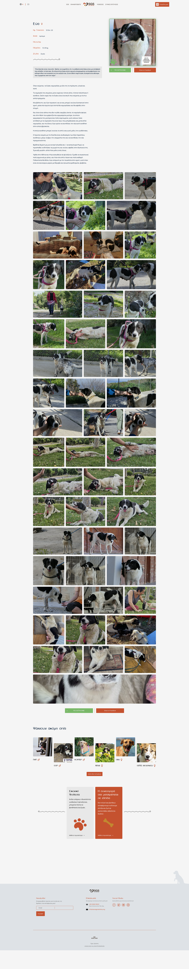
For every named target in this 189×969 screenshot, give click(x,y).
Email (40, 908)
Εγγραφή (40, 914)
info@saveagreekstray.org (97, 909)
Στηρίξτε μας (163, 4)
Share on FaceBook (145, 70)
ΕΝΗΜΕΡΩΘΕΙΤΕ (76, 4)
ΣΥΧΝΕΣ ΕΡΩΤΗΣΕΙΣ (111, 4)
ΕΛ (22, 4)
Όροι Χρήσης (94, 943)
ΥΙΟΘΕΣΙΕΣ (100, 4)
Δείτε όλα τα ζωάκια (94, 774)
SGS (67, 4)
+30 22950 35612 (94, 904)
